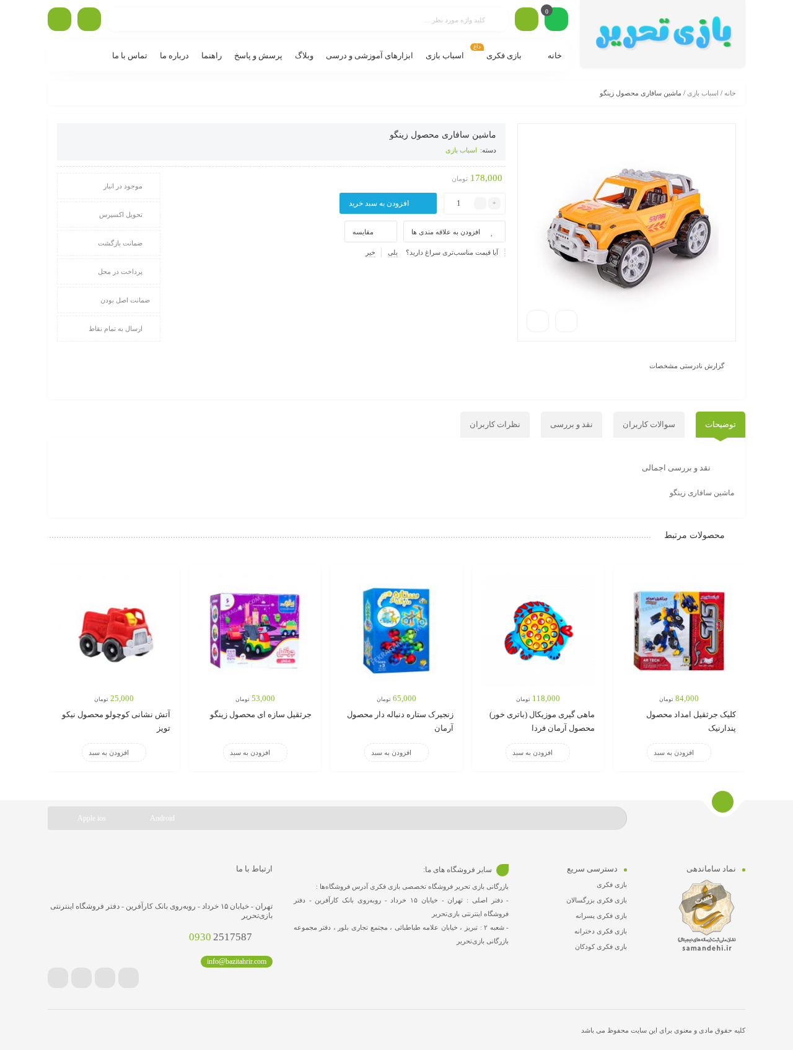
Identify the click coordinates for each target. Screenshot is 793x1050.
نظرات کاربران (495, 424)
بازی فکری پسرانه (601, 915)
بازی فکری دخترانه (600, 931)
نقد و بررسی (571, 424)
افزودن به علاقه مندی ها (445, 232)
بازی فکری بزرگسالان (596, 900)
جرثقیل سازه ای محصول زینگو (261, 714)
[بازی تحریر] (662, 34)
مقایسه (363, 232)
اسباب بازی (703, 93)
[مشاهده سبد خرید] (556, 20)
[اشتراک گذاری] (566, 321)
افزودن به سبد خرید (379, 203)
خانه (730, 93)
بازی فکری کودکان (601, 946)
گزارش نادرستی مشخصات (686, 365)
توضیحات (720, 424)
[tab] (720, 425)
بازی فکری (612, 884)
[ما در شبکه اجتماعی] (59, 19)
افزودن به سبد (674, 752)
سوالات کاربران (649, 424)
